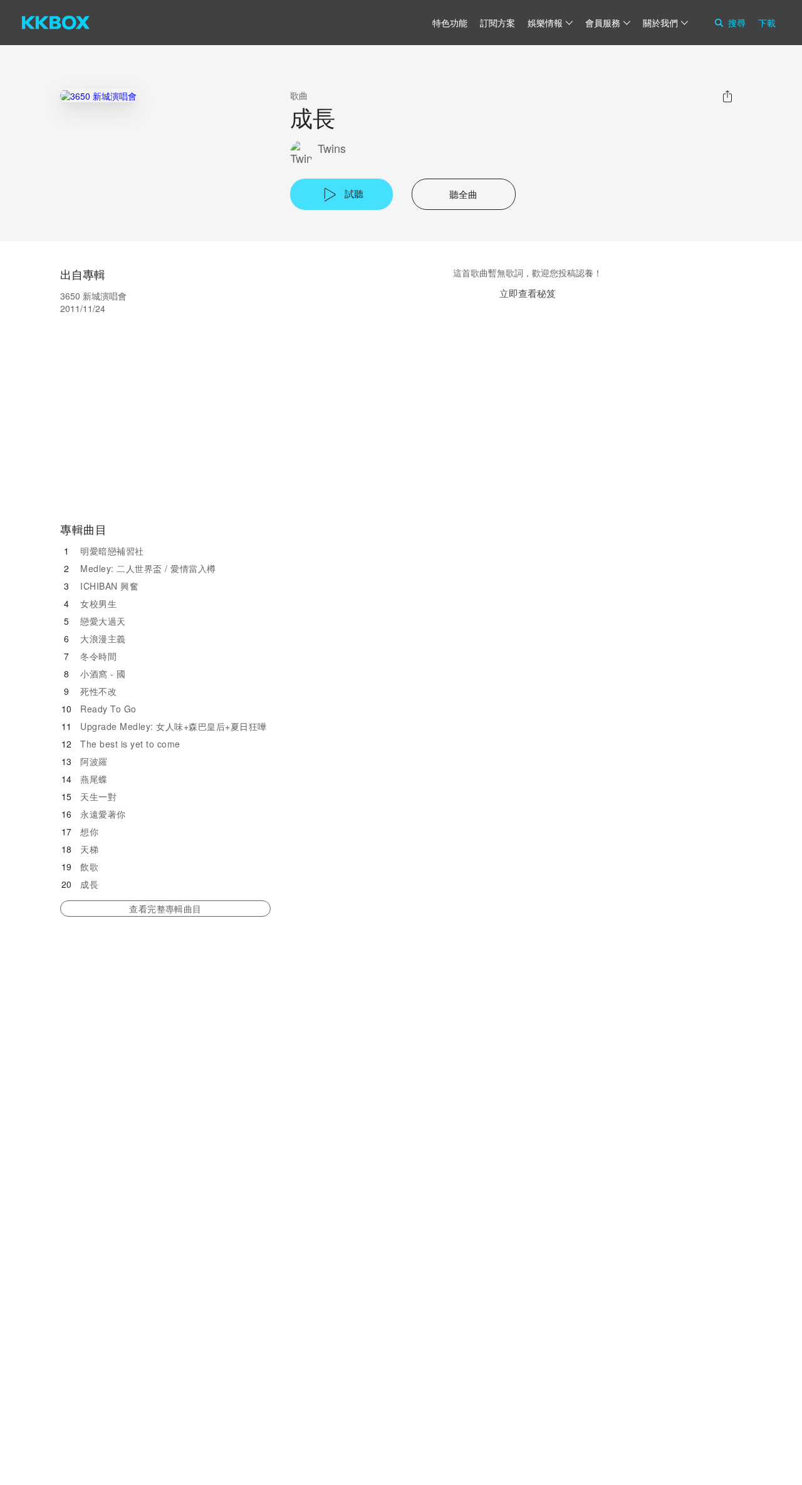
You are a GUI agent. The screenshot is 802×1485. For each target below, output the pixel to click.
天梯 (89, 849)
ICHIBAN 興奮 (109, 586)
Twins (332, 148)
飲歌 (89, 866)
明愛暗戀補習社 (112, 550)
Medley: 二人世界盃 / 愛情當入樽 (148, 568)
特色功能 (449, 22)
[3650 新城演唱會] (98, 95)
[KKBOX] (56, 22)
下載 (767, 22)
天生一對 (98, 796)
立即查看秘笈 (527, 293)
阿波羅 (94, 761)
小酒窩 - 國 (103, 673)
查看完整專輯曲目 (165, 908)
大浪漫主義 (103, 638)
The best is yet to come (130, 743)
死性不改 (98, 691)
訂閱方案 (497, 22)
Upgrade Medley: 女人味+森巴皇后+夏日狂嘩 (173, 726)
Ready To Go (108, 708)
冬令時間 (98, 656)
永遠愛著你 (103, 814)
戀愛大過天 (103, 621)
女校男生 (98, 603)
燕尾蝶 (94, 779)
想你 (89, 831)
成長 (89, 884)
